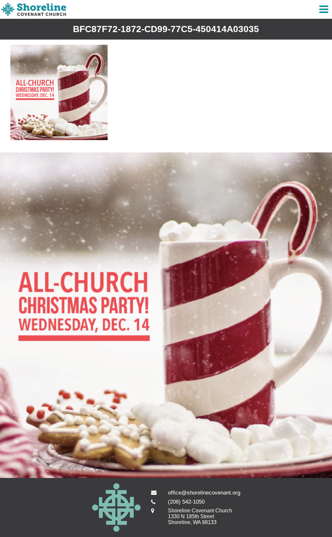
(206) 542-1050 (186, 502)
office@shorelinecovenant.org (204, 493)
